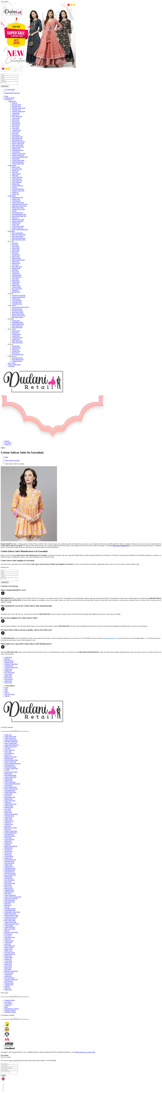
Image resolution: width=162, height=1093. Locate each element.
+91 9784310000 (9, 89)
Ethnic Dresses (16, 174)
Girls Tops (11, 366)
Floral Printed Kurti (18, 162)
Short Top (15, 172)
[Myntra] (6, 1041)
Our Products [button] (8, 99)
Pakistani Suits (16, 223)
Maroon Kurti (16, 263)
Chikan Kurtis (16, 148)
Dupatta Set (15, 170)
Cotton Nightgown (17, 185)
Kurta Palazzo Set (17, 136)
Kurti (6, 689)
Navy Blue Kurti (17, 266)
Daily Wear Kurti (17, 341)
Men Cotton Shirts (17, 236)
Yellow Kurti (16, 250)
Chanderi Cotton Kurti (18, 153)
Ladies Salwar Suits (18, 226)
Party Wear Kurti (17, 116)
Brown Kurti (16, 256)
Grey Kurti (15, 265)
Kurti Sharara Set (17, 140)
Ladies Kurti (12, 101)
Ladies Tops (15, 224)
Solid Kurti (15, 290)
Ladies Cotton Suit (17, 228)
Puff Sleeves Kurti (17, 317)
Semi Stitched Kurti (18, 359)
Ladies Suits (11, 196)
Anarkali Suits (16, 201)
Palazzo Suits (16, 199)
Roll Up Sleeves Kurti (18, 315)
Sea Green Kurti (17, 288)
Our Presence (8, 1003)
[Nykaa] (9, 1046)
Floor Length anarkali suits (20, 229)
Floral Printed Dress (18, 189)
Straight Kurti (16, 292)
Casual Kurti (16, 336)
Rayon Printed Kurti (18, 147)
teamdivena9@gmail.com (12, 93)
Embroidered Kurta (17, 150)
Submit (3, 1075)
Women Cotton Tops (18, 190)
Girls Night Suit (16, 179)
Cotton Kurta (16, 131)
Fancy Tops (11, 363)
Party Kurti (15, 332)
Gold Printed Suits (17, 212)
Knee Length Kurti (17, 354)
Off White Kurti (16, 277)
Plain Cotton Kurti (17, 145)
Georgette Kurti (16, 302)
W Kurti (14, 187)
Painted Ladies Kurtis (18, 142)
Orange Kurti (16, 255)
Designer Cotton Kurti (18, 108)
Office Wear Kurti (17, 342)
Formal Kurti (16, 339)
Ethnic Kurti (15, 120)
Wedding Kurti (16, 334)
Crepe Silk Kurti (17, 300)
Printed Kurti (16, 320)
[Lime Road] (9, 1049)
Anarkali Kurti (16, 109)
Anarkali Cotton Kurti (18, 111)
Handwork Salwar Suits (19, 206)
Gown (6, 687)
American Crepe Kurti (18, 295)
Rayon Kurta (16, 135)
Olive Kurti (15, 278)
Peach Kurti (15, 271)
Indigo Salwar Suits (18, 207)
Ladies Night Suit (17, 177)
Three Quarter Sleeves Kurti (20, 307)
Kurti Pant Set (16, 123)
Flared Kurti (15, 353)
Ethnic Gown (16, 167)
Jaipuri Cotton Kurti (18, 143)
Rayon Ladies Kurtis (14, 364)
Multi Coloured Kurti (18, 260)
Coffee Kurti (16, 273)
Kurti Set (14, 103)
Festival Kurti (16, 331)
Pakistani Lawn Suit (18, 219)
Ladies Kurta (16, 152)
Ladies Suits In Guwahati (12, 460)
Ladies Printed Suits (18, 163)
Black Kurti (15, 251)
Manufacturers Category (11, 1008)
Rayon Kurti (15, 121)
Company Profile (9, 98)
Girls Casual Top (17, 180)
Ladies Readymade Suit (19, 216)
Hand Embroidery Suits (19, 214)
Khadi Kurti (15, 115)
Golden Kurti (16, 282)
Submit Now (5, 86)
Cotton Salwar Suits (18, 202)
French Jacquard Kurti (18, 297)
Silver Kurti (15, 283)
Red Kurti (15, 243)
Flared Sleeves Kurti (18, 314)
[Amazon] (6, 1031)
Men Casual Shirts (17, 233)
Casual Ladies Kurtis (18, 160)
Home (6, 96)
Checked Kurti (16, 347)
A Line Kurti (16, 118)
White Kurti (15, 261)
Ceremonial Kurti (17, 337)
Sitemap (6, 441)
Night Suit (15, 175)
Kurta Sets (15, 133)
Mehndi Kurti (16, 268)
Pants (6, 691)
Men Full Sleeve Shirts (19, 239)
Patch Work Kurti (17, 326)
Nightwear (15, 192)
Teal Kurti (15, 270)
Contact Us (7, 444)
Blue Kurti (15, 244)
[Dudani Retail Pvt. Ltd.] (33, 394)
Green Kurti (15, 246)
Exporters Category (10, 1012)
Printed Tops (16, 184)
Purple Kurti (15, 248)
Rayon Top (15, 217)
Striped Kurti (16, 346)
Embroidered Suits (17, 197)
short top (7, 696)
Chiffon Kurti (16, 299)
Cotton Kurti (16, 113)
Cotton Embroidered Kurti (20, 157)
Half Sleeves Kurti (17, 312)
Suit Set (14, 211)
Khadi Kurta (15, 158)
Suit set (6, 692)
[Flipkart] (6, 1026)
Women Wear (12, 165)
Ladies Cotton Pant (17, 221)
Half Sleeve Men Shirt (18, 238)
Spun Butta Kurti (17, 304)
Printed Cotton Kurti (18, 155)
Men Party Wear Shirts (18, 234)
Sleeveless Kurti (17, 309)
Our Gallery (8, 443)
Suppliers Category (10, 1010)
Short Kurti (15, 349)
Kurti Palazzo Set (17, 138)
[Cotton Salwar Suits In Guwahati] (29, 541)
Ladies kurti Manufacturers (121, 545)
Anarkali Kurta (16, 130)
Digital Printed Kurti (18, 324)
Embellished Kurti (17, 322)
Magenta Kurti (16, 258)
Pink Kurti (15, 253)
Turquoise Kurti (16, 275)
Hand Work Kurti (17, 327)
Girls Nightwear (17, 182)
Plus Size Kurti (16, 104)
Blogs (6, 1007)
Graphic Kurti (16, 351)
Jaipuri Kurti (15, 125)
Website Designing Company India (84, 1052)
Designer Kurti (16, 106)
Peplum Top (15, 194)
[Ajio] (6, 1036)
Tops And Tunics (17, 169)
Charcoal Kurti (16, 287)
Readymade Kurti (17, 358)
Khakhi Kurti (16, 285)
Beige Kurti (15, 280)
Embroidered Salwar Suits (19, 204)
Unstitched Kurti (17, 361)
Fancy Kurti (15, 126)
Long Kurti (15, 128)
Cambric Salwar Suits (18, 209)
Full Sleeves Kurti (17, 310)
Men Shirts (11, 231)
